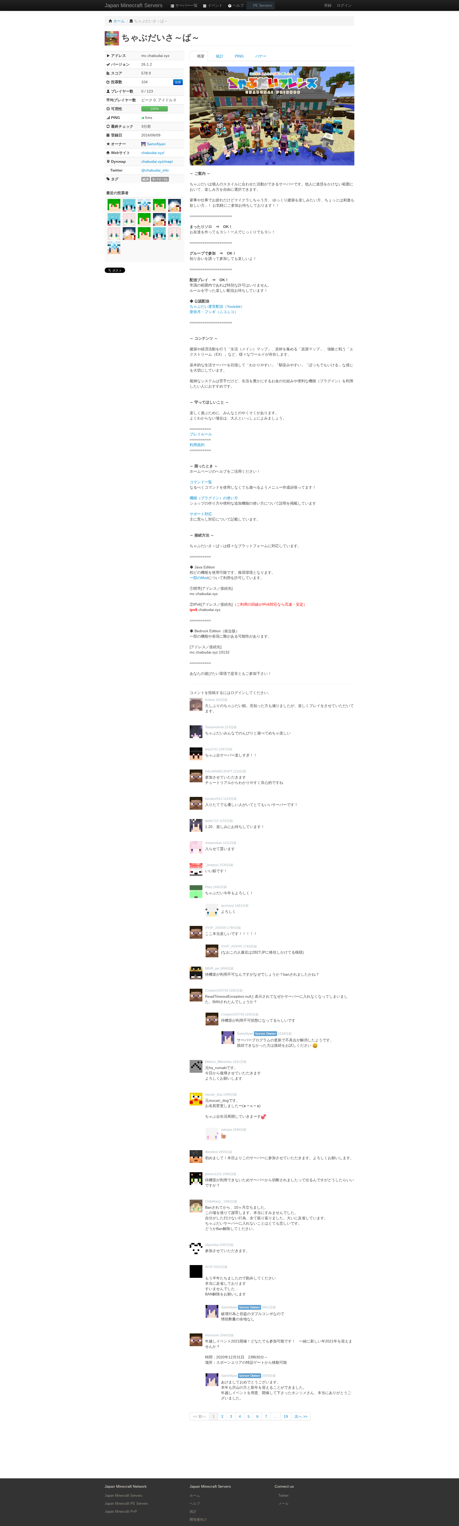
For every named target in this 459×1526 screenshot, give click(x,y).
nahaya (226, 1130)
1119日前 (239, 771)
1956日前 (229, 1174)
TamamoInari (214, 727)
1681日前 (242, 906)
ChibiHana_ (214, 1201)
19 (286, 1416)
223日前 (231, 727)
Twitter (282, 1496)
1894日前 (227, 968)
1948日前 (230, 1094)
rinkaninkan (213, 843)
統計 (219, 56)
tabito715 (212, 821)
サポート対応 (201, 514)
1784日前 (234, 928)
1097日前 (225, 749)
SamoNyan (156, 144)
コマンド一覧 (201, 482)
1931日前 (239, 1062)
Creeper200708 (216, 990)
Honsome (212, 1335)
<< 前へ (199, 1416)
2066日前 (227, 1335)
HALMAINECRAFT (218, 771)
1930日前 (236, 990)
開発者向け (198, 1519)
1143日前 (230, 799)
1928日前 (285, 1034)
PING (239, 56)
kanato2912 (213, 799)
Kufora (210, 700)
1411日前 (229, 843)
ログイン (344, 5)
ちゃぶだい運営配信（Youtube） (217, 306)
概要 (200, 56)
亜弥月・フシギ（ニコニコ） (214, 312)
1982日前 (230, 1201)
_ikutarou (212, 865)
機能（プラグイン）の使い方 (214, 498)
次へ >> (301, 1416)
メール (283, 1504)
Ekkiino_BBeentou (218, 1062)
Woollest (211, 1152)
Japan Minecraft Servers (134, 5)
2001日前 (269, 1307)
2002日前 (220, 1267)
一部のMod (199, 578)
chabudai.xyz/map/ (157, 161)
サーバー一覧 (186, 5)
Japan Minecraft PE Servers (126, 1504)
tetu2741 (211, 749)
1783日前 (250, 946)
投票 (178, 82)
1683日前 (220, 887)
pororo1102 (213, 1174)
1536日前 (226, 865)
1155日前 (226, 821)
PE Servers (262, 5)
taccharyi (227, 906)
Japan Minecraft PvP (121, 1511)
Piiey (208, 887)
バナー (260, 56)
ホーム (195, 1496)
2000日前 (226, 1245)
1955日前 (225, 1152)
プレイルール (201, 434)
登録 (328, 5)
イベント (215, 5)
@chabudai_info (155, 170)
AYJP (209, 1267)
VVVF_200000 (215, 928)
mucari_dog (213, 1094)
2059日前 (269, 1376)
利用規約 (197, 445)
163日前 (221, 700)
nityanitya (212, 1245)
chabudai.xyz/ (152, 153)
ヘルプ (238, 5)
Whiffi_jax (212, 968)
